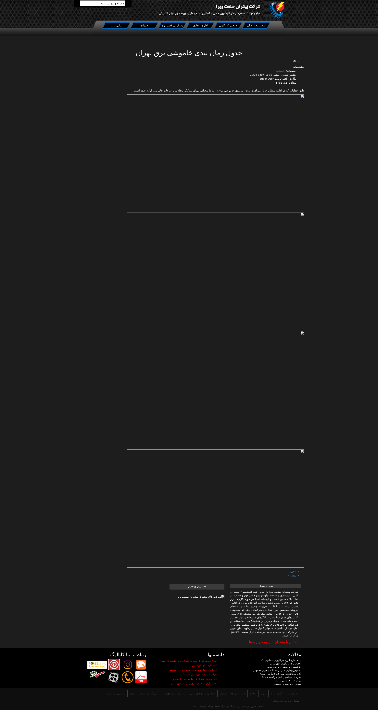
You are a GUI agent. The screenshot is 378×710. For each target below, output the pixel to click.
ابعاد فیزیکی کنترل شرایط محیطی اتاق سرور (194, 679)
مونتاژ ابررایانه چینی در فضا (288, 680)
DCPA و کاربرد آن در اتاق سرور (285, 663)
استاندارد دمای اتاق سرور (204, 665)
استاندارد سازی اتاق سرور (202, 693)
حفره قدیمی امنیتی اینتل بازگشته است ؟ (281, 677)
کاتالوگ (223, 693)
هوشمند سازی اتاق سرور (173, 693)
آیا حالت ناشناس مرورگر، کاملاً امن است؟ (280, 674)
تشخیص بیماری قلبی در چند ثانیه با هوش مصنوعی (277, 670)
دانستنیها (280, 70)
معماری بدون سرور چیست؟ (287, 684)
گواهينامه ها (276, 693)
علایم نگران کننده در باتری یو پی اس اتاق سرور (194, 683)
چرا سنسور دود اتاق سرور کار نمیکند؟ (198, 674)
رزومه (263, 693)
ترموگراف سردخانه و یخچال (143, 693)
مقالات (253, 693)
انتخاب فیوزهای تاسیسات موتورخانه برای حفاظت (193, 670)
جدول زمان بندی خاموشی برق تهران (189, 53)
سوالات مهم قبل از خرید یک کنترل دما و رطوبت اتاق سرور (188, 661)
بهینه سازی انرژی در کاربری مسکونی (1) (281, 660)
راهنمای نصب (292, 693)
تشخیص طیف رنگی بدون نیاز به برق (283, 667)
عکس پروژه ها (238, 693)
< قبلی (292, 571)
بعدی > (292, 575)
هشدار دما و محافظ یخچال (286, 701)
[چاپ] (294, 61)
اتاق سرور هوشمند (116, 693)
